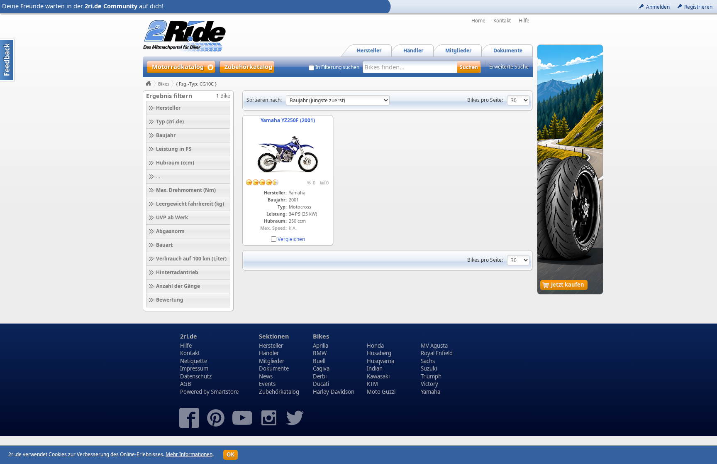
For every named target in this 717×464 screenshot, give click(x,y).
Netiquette (193, 361)
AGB (185, 384)
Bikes (163, 84)
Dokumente (274, 368)
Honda (375, 345)
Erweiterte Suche (509, 66)
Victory (429, 384)
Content (7, 60)
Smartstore (225, 391)
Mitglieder (271, 361)
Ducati (321, 384)
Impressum (194, 368)
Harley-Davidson (333, 391)
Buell (319, 361)
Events (267, 384)
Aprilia (320, 345)
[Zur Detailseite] (288, 175)
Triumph (431, 376)
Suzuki (429, 368)
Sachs (428, 361)
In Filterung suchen (337, 67)
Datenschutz (196, 376)
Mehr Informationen (189, 454)
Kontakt (502, 20)
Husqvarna (380, 361)
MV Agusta (434, 345)
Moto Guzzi (381, 391)
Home (478, 20)
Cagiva (321, 368)
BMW (320, 353)
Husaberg (379, 353)
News (266, 376)
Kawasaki (378, 376)
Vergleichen (291, 239)
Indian (375, 368)
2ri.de (188, 336)
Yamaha (430, 391)
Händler (269, 353)
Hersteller (271, 345)
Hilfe (524, 20)
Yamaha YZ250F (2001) (288, 120)
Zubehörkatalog (279, 391)
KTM (372, 384)
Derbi (320, 376)
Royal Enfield (437, 353)
